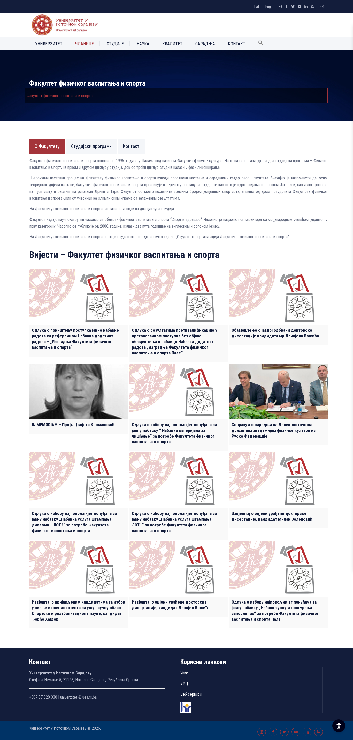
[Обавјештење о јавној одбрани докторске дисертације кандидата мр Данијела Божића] (278, 297)
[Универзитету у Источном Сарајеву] (63, 25)
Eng (268, 6)
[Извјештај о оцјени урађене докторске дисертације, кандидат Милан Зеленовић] (278, 480)
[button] (260, 43)
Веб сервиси (191, 694)
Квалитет (172, 43)
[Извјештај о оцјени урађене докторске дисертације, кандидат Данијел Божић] (178, 569)
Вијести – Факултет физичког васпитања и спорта (124, 255)
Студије (115, 43)
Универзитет (48, 43)
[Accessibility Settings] (338, 725)
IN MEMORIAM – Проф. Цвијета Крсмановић (73, 424)
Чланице (84, 43)
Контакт (236, 43)
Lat (256, 6)
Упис (184, 673)
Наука (143, 43)
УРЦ (184, 683)
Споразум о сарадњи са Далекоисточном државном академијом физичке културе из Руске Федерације (274, 430)
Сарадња (205, 43)
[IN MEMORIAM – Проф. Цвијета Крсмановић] (78, 391)
